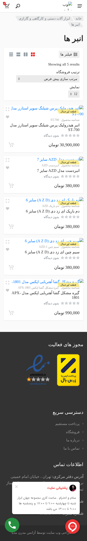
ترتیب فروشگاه (68, 72)
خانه (79, 18)
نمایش (75, 87)
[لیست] (18, 54)
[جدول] (11, 54)
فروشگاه (73, 432)
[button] (11, 144)
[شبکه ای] (32, 54)
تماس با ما (72, 448)
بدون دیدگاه (51, 135)
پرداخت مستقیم (67, 424)
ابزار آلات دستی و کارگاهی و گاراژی (44, 18)
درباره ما (73, 440)
